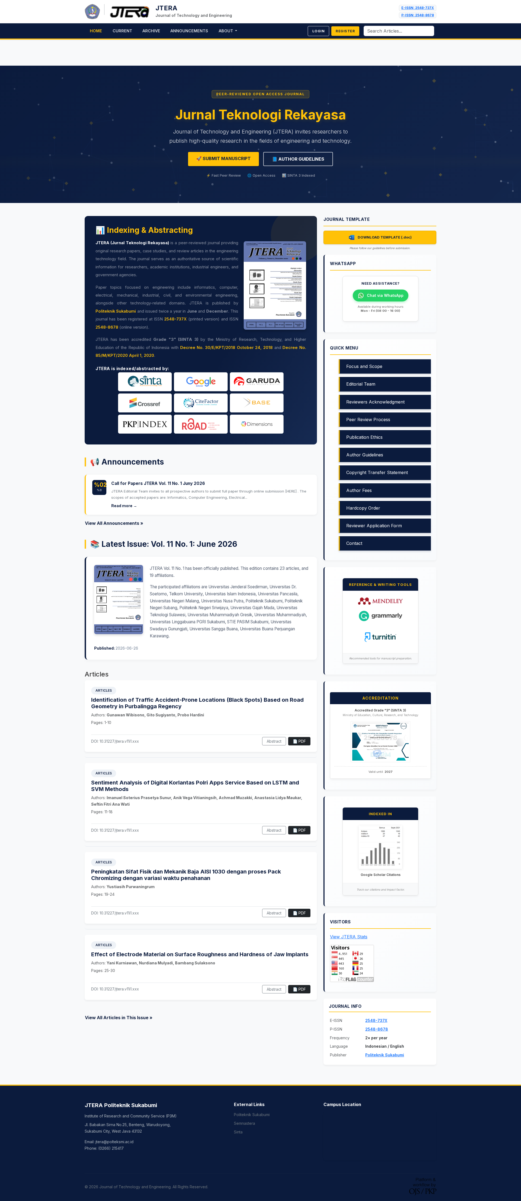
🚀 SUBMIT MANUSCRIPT (223, 158)
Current (122, 30)
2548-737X (175, 319)
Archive (151, 30)
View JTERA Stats (348, 936)
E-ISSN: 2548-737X (417, 8)
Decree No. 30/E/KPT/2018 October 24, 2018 (226, 347)
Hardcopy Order (363, 508)
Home (96, 30)
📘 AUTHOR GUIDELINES (298, 159)
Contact (354, 543)
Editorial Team (360, 384)
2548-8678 (107, 327)
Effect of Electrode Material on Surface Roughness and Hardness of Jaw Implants (200, 954)
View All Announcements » (114, 523)
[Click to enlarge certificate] (380, 741)
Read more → (124, 505)
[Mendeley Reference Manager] (380, 600)
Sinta (238, 1132)
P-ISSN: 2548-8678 (417, 15)
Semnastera (244, 1123)
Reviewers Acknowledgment (375, 402)
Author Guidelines (364, 454)
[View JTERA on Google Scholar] (380, 847)
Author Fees (359, 490)
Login (318, 31)
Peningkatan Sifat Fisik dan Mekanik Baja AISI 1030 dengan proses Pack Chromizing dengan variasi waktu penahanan (186, 874)
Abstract (274, 741)
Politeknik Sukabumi (116, 311)
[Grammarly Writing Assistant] (380, 615)
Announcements (189, 30)
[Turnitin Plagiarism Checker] (380, 636)
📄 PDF (299, 741)
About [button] (226, 30)
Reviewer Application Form (374, 525)
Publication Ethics (364, 437)
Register (345, 31)
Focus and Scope (364, 366)
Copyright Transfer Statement (377, 472)
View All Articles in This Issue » (119, 1017)
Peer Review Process (368, 419)
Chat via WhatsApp (385, 295)
